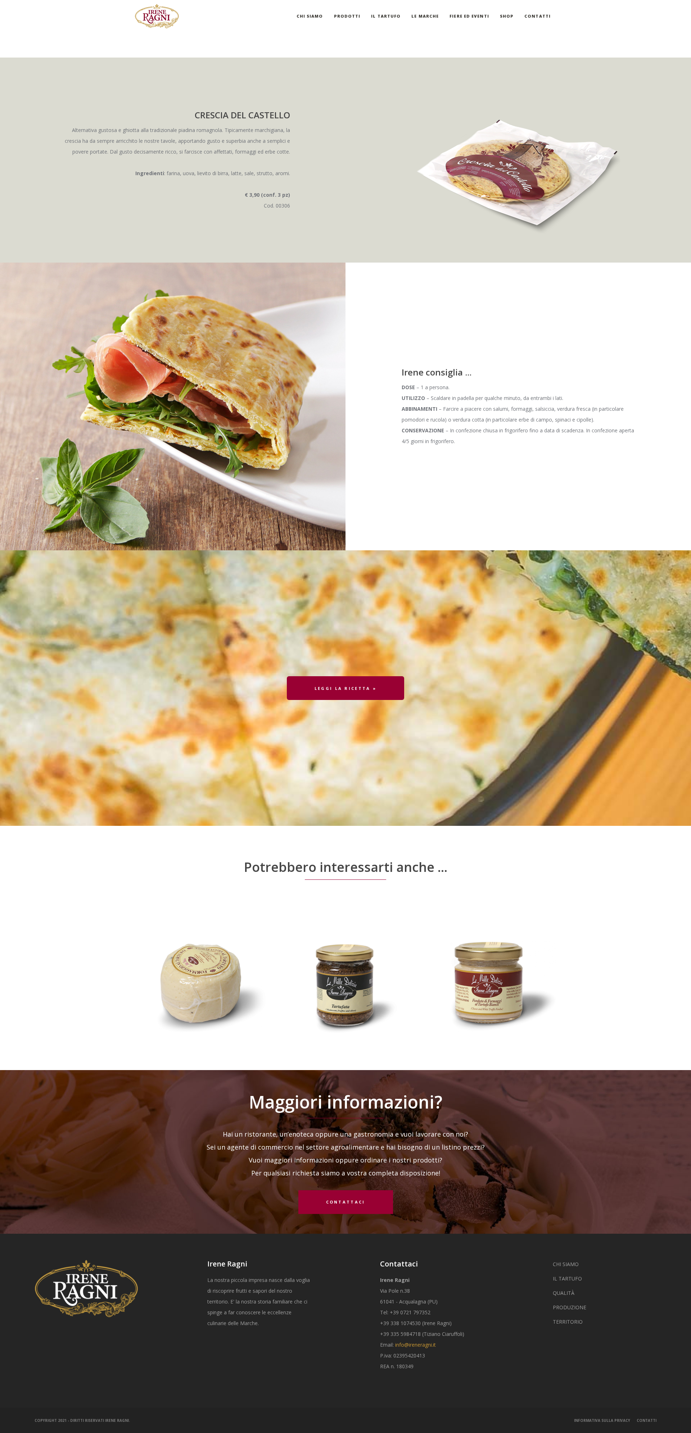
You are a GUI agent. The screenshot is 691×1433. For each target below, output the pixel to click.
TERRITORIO (568, 1321)
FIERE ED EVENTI (469, 16)
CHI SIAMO (310, 16)
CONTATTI (537, 16)
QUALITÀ (563, 1292)
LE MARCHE (425, 16)
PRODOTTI (347, 16)
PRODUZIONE (569, 1307)
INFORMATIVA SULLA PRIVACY (602, 1420)
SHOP (507, 16)
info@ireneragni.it (415, 1344)
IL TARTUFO (386, 16)
